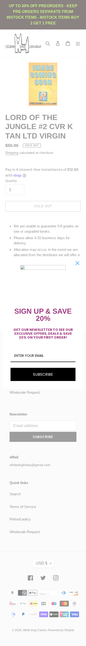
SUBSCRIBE (43, 374)
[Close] (77, 263)
